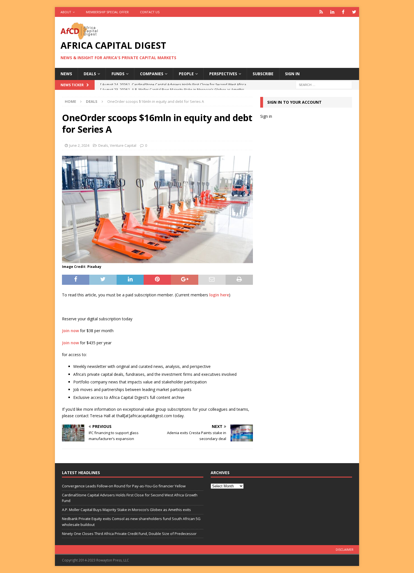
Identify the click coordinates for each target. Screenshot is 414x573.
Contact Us (149, 12)
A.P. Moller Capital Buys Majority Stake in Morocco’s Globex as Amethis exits (126, 509)
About (66, 12)
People (186, 73)
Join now (70, 330)
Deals (90, 73)
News (66, 73)
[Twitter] (354, 12)
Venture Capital (123, 145)
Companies (151, 73)
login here (219, 294)
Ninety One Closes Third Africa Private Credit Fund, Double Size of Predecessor (129, 533)
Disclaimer (344, 549)
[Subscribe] (321, 12)
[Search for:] (324, 84)
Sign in (292, 73)
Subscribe (263, 73)
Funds (118, 73)
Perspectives (223, 73)
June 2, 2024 (79, 145)
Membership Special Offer (107, 12)
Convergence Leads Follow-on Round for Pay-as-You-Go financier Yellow (124, 485)
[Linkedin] (332, 12)
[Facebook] (343, 12)
